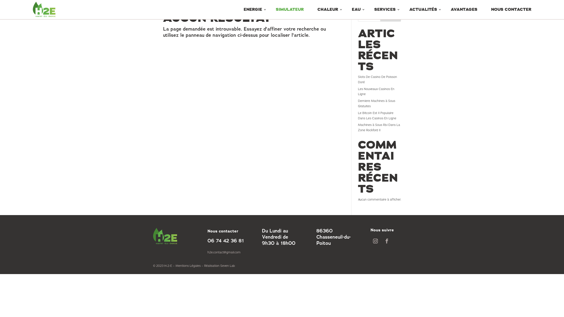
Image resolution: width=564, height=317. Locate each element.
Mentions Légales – (190, 266)
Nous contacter (511, 9)
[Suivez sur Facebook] (387, 241)
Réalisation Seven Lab (219, 266)
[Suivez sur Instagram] (375, 241)
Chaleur (327, 9)
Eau (356, 9)
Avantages (464, 9)
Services (385, 9)
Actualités (423, 9)
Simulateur (290, 9)
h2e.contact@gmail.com (224, 252)
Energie (253, 9)
